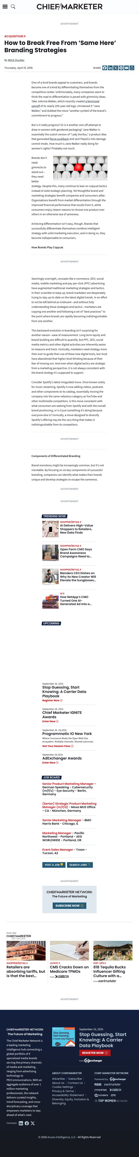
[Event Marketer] (107, 981)
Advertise (58, 1079)
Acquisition (13, 36)
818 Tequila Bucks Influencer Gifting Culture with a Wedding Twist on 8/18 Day (109, 976)
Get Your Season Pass (56, 746)
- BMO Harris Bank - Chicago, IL (66, 822)
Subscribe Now (68, 906)
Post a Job (52, 865)
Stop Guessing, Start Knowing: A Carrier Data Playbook (64, 692)
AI (61, 593)
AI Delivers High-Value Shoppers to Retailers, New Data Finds (76, 528)
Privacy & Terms (63, 1091)
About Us (58, 1083)
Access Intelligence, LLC (61, 1137)
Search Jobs (78, 865)
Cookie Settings (62, 1087)
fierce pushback (59, 139)
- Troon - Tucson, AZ (64, 851)
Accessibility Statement (68, 1095)
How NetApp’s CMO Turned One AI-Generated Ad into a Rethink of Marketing (75, 602)
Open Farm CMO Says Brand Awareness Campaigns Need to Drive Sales (76, 554)
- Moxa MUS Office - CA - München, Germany (69, 807)
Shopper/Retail (69, 522)
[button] (5, 6)
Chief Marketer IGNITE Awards (62, 714)
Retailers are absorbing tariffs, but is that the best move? (26, 974)
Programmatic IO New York (67, 733)
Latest (54, 963)
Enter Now (49, 721)
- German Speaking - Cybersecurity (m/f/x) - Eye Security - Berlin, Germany (69, 789)
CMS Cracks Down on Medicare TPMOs (69, 969)
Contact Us (75, 1083)
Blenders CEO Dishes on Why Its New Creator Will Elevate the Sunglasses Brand (78, 578)
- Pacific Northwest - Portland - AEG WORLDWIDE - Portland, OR (63, 836)
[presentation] (50, 529)
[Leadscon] (62, 977)
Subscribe (75, 1079)
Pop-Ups (98, 963)
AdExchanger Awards (62, 758)
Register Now (51, 700)
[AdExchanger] (93, 1060)
